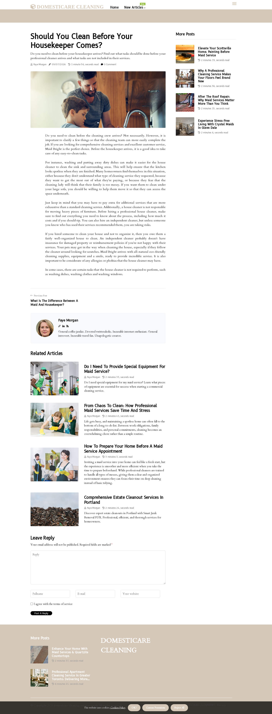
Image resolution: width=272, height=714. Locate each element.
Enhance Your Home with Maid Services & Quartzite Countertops (70, 652)
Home (114, 7)
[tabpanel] (98, 99)
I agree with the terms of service (53, 604)
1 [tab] (98, 122)
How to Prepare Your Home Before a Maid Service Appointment (123, 449)
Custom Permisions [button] (155, 707)
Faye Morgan (39, 64)
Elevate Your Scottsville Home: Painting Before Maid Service (214, 52)
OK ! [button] (134, 707)
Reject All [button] (179, 707)
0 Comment (110, 64)
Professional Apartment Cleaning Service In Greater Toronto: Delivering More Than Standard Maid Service (71, 675)
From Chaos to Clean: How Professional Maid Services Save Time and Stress (120, 408)
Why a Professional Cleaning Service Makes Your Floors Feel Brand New (214, 76)
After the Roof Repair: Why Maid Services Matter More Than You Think (216, 100)
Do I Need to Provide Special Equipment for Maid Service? (124, 369)
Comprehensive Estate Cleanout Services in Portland (123, 500)
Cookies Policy (117, 707)
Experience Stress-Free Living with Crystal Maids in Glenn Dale (216, 124)
